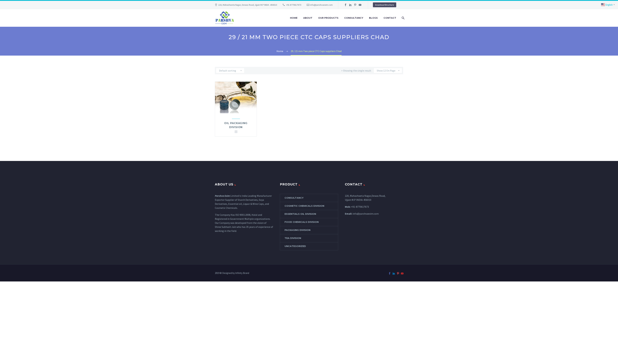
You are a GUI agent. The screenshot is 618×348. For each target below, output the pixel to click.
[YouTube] (360, 5)
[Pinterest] (355, 5)
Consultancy (353, 17)
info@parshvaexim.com (321, 4)
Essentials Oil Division (300, 214)
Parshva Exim (222, 195)
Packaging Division (297, 230)
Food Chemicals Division (302, 222)
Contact (390, 17)
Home (293, 17)
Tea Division (293, 238)
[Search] (403, 18)
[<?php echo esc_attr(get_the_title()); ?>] (236, 132)
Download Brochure (384, 4)
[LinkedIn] (350, 5)
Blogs (373, 17)
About (307, 17)
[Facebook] (345, 5)
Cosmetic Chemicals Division (304, 205)
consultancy (294, 197)
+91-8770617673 (293, 4)
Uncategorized (295, 246)
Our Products (328, 17)
